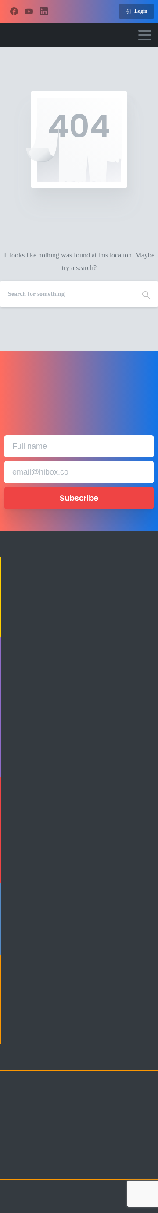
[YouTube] (29, 11)
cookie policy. (47, 1204)
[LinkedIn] (44, 11)
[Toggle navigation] (145, 35)
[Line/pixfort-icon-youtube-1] (66, 1165)
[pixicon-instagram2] (13, 1165)
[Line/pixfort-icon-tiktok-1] (83, 1165)
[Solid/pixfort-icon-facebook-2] (31, 1165)
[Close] (140, 1198)
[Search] (146, 294)
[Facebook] (14, 11)
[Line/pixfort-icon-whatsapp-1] (101, 1165)
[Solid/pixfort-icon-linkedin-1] (48, 1165)
